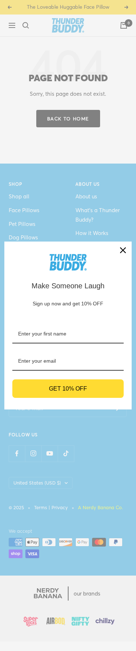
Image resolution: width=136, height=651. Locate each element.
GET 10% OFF (68, 389)
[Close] (123, 250)
